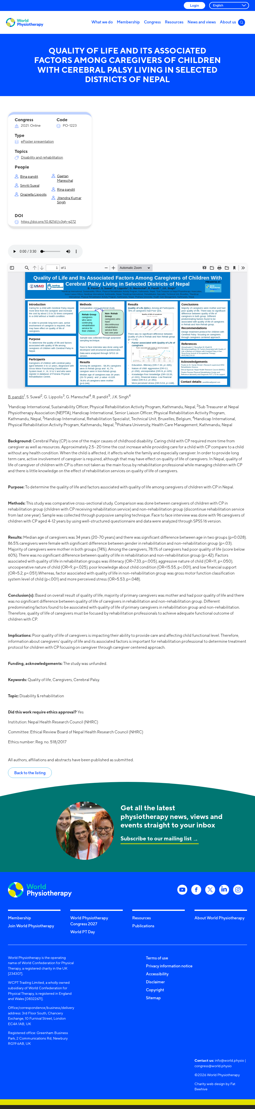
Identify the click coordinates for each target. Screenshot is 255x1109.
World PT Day (82, 931)
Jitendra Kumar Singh (69, 200)
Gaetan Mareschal (65, 178)
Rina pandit (66, 189)
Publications (143, 925)
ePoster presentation (37, 141)
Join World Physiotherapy (31, 925)
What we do (102, 21)
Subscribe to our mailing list (156, 838)
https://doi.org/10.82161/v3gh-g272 (48, 221)
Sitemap (153, 997)
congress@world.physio (213, 1066)
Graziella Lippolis (33, 194)
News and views (202, 21)
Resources (174, 21)
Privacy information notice (169, 965)
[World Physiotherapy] (24, 22)
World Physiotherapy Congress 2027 (89, 920)
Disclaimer (155, 981)
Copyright (155, 989)
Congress (152, 21)
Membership (128, 21)
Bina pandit (29, 176)
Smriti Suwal (29, 185)
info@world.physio (229, 1060)
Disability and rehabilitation (42, 157)
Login (194, 5)
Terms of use (157, 957)
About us (228, 21)
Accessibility (157, 973)
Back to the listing (30, 772)
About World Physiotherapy (219, 917)
